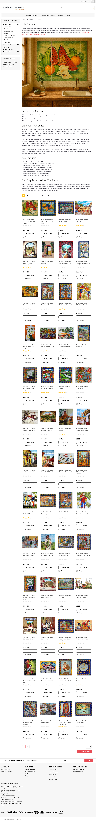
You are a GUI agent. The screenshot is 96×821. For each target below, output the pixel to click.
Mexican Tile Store (32, 15)
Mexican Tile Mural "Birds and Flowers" (65, 304)
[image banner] (1, 73)
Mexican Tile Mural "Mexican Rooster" (64, 680)
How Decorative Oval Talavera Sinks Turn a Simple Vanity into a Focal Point (12, 787)
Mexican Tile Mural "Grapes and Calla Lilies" (29, 597)
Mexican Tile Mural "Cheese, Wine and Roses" (47, 430)
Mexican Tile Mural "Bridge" (82, 346)
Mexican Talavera (8, 49)
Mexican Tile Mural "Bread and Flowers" (47, 346)
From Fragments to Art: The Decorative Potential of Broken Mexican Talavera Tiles (11, 803)
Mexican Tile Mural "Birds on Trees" (82, 304)
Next (88, 747)
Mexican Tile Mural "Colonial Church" (82, 429)
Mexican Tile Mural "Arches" (82, 220)
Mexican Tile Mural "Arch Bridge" (64, 220)
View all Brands (7, 67)
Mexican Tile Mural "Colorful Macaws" (29, 513)
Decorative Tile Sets (9, 35)
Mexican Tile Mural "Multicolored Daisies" (29, 722)
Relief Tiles (7, 29)
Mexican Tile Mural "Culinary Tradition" (29, 554)
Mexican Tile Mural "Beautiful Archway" (65, 262)
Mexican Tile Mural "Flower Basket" (64, 554)
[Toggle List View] (27, 195)
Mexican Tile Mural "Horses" (64, 596)
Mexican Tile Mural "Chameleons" (82, 387)
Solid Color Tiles (8, 31)
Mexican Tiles (7, 24)
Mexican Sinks (7, 52)
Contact (60, 15)
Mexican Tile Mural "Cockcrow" (64, 429)
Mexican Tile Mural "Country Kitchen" (64, 513)
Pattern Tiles (7, 27)
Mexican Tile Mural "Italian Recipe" (82, 596)
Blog (68, 15)
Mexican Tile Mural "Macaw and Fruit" (82, 638)
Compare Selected (84, 751)
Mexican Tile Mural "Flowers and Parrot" (83, 554)
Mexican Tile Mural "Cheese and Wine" (29, 429)
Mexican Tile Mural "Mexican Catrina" (47, 680)
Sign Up (86, 1)
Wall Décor (6, 47)
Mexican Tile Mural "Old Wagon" (47, 721)
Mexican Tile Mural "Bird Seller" (47, 304)
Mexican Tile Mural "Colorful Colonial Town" (82, 472)
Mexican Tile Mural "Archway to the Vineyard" (29, 263)
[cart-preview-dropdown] (92, 1)
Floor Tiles (7, 42)
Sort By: (42, 195)
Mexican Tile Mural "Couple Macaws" (82, 513)
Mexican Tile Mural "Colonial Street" (29, 471)
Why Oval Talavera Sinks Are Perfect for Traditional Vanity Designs (11, 794)
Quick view (30, 215)
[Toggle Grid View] (23, 195)
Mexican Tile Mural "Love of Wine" (47, 638)
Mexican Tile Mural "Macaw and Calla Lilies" (64, 639)
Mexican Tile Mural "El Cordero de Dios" (47, 554)
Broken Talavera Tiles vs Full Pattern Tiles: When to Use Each (10, 798)
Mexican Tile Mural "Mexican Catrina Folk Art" (30, 680)
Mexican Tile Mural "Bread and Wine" (64, 346)
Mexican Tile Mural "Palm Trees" (82, 721)
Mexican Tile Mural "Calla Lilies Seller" (47, 387)
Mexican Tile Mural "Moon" (82, 680)
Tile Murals (7, 33)
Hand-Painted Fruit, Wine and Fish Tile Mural (47, 221)
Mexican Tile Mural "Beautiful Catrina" (29, 304)
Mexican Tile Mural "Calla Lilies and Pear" (29, 388)
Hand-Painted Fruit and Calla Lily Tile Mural (29, 221)
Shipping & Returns (48, 15)
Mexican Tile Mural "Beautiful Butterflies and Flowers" (83, 263)
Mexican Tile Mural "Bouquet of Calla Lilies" (29, 346)
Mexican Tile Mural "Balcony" (47, 262)
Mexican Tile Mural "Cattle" (64, 387)
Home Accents (7, 45)
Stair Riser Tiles (8, 38)
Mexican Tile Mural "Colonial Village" (47, 471)
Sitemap (19, 819)
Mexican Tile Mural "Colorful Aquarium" (65, 471)
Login (80, 1)
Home (23, 19)
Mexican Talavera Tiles (10, 62)
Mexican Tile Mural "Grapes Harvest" (47, 596)
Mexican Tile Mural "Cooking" (47, 513)
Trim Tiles (6, 40)
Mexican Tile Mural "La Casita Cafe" (29, 638)
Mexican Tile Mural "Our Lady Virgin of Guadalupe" (64, 722)
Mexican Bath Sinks (9, 64)
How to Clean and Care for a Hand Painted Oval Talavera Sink (10, 791)
